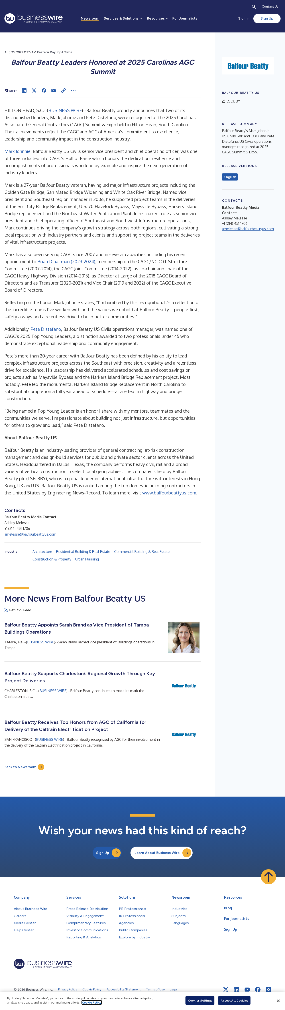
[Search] (254, 7)
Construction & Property (52, 559)
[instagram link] (268, 989)
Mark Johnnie (17, 151)
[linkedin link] (236, 989)
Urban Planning (87, 559)
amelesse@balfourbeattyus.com (30, 534)
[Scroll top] (268, 876)
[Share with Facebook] (43, 90)
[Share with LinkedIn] (24, 90)
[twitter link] (225, 989)
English (230, 177)
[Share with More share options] (73, 90)
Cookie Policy (91, 1002)
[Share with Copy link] (63, 90)
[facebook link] (258, 989)
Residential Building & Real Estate (83, 551)
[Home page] (33, 18)
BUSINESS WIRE (65, 110)
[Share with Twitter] (34, 90)
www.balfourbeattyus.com (169, 493)
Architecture (42, 551)
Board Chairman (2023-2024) (66, 261)
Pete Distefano (46, 329)
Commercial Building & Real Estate (142, 551)
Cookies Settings (200, 1000)
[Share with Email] (53, 90)
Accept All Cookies (234, 1000)
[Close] (278, 1001)
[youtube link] (247, 990)
